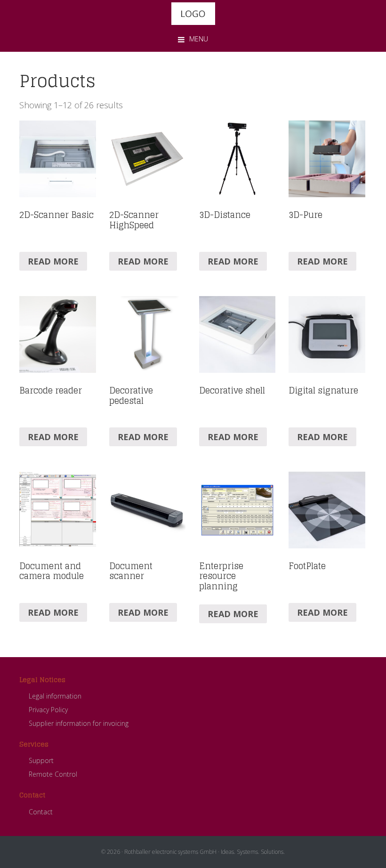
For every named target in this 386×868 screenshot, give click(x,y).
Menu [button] (198, 38)
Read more (53, 261)
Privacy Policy (48, 709)
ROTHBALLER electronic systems (193, 13)
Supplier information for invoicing (79, 723)
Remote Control (53, 774)
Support (41, 760)
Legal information (55, 695)
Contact (41, 811)
